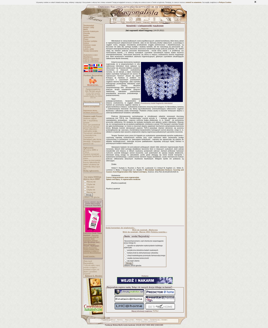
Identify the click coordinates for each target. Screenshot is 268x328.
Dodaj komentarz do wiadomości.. (120, 228)
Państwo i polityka (90, 41)
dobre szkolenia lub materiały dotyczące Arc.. (91, 167)
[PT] (90, 68)
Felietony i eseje (89, 45)
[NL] (100, 71)
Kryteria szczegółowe (91, 107)
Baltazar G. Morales (93, 276)
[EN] (90, 65)
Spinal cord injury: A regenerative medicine (123, 179)
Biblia (85, 29)
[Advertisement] (145, 207)
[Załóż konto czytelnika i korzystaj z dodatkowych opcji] (176, 21)
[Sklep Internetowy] (139, 21)
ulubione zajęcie (89, 118)
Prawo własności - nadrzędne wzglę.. (90, 130)
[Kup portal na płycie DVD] (131, 21)
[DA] (90, 71)
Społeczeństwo (89, 37)
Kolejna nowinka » (159, 232)
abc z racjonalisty (90, 121)
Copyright (124, 321)
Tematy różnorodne (90, 51)
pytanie (86, 123)
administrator (152, 321)
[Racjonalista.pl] (134, 16)
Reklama (139, 320)
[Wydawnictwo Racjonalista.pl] (154, 21)
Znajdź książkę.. (89, 256)
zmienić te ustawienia (193, 2)
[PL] (85, 65)
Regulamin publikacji (108, 320)
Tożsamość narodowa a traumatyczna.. (92, 134)
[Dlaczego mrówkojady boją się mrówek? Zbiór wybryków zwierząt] (93, 232)
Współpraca (88, 57)
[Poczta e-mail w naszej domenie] (123, 21)
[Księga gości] (147, 21)
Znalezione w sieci (90, 55)
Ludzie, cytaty (88, 49)
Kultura (86, 43)
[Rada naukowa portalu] (168, 21)
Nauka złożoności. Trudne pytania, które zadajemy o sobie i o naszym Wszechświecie (92, 250)
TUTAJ (155, 311)
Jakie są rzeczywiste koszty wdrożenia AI (91, 161)
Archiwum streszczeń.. (91, 112)
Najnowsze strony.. (90, 111)
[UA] (100, 68)
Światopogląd (88, 26)
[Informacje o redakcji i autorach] (161, 21)
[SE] (95, 71)
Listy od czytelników (91, 61)
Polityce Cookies (225, 2)
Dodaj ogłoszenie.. (91, 171)
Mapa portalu (129, 320)
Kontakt (164, 320)
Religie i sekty (88, 27)
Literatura (87, 47)
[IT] (100, 65)
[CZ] (85, 71)
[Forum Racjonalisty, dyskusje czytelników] (115, 21)
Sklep (146, 320)
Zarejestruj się (155, 320)
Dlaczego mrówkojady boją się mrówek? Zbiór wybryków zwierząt (91, 237)
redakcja (144, 321)
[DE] (95, 68)
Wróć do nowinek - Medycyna (145, 230)
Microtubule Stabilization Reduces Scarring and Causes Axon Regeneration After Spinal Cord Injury (145, 171)
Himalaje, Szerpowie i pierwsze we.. (92, 142)
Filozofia (86, 33)
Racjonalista (115, 321)
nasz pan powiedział (91, 125)
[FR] (95, 65)
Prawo (85, 39)
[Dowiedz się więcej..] (93, 314)
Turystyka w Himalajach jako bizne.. (92, 138)
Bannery (120, 320)
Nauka (85, 35)
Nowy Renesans (89, 244)
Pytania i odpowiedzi (91, 59)
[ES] (85, 68)
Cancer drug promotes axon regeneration (122, 177)
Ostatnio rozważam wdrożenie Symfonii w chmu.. (92, 156)
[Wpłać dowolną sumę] (93, 83)
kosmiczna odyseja (91, 127)
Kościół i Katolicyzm (91, 31)
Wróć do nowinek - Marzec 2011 (136, 232)
